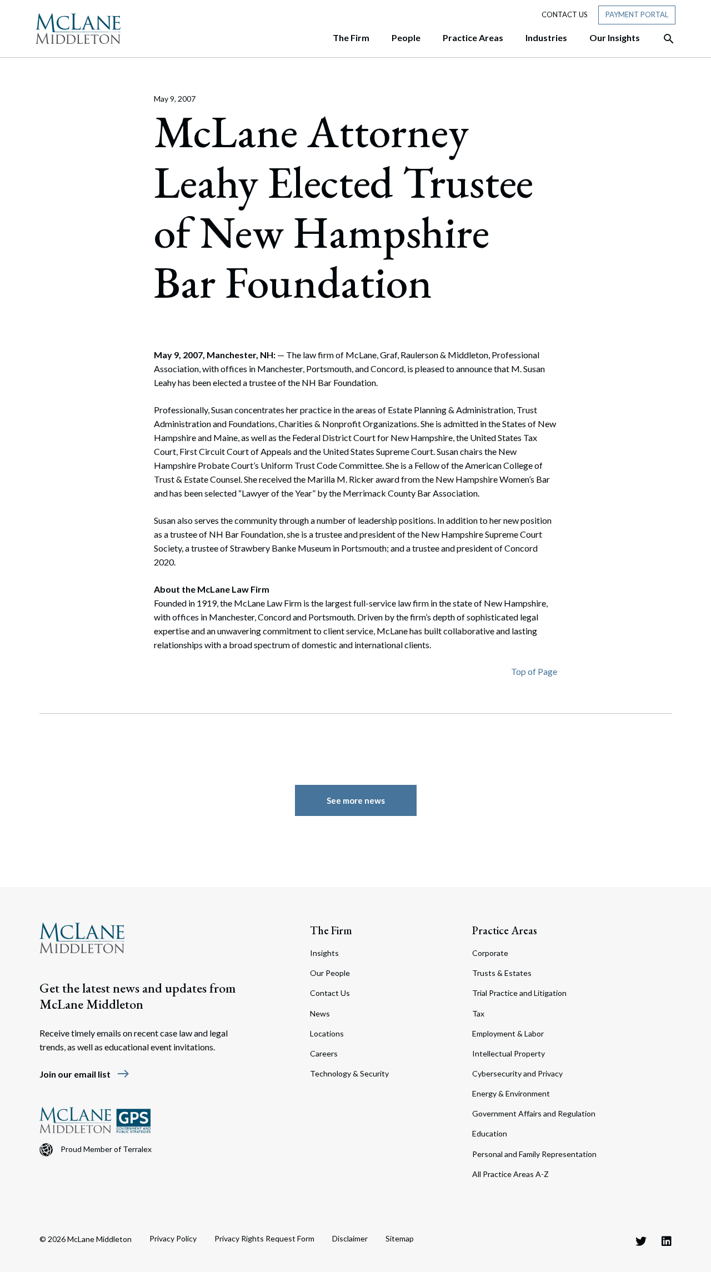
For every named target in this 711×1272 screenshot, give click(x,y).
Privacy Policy (173, 1238)
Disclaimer (350, 1238)
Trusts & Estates (502, 973)
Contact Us (565, 14)
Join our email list (84, 1074)
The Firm (331, 930)
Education (489, 1133)
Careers (324, 1053)
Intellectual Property (508, 1053)
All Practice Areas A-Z (510, 1174)
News (320, 1013)
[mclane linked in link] (667, 1241)
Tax (478, 1013)
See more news (356, 800)
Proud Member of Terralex (106, 1149)
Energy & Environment (511, 1093)
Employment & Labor (508, 1033)
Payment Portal (636, 14)
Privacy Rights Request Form (264, 1238)
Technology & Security (349, 1073)
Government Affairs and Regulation (533, 1113)
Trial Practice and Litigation (519, 993)
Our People (330, 973)
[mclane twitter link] (641, 1241)
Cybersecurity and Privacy (517, 1073)
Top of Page (534, 671)
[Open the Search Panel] (663, 39)
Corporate (490, 953)
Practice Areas (504, 930)
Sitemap (399, 1238)
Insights (324, 953)
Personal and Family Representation (534, 1154)
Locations (327, 1033)
